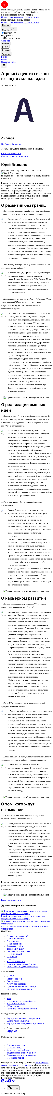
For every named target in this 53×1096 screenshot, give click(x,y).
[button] (4, 57)
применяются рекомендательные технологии (24, 1063)
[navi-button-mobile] (4, 65)
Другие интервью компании (14, 156)
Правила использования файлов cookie (20, 22)
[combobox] (13, 1087)
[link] (6, 50)
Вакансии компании (11, 153)
